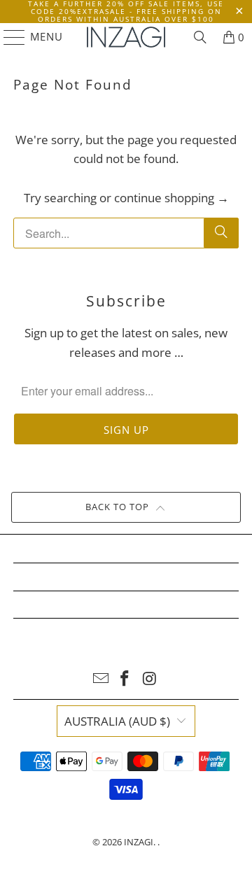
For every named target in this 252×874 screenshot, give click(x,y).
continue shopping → (171, 198)
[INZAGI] (126, 37)
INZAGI (138, 842)
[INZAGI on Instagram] (149, 679)
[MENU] (8, 37)
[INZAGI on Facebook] (125, 679)
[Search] (200, 37)
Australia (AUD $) (117, 721)
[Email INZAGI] (100, 679)
